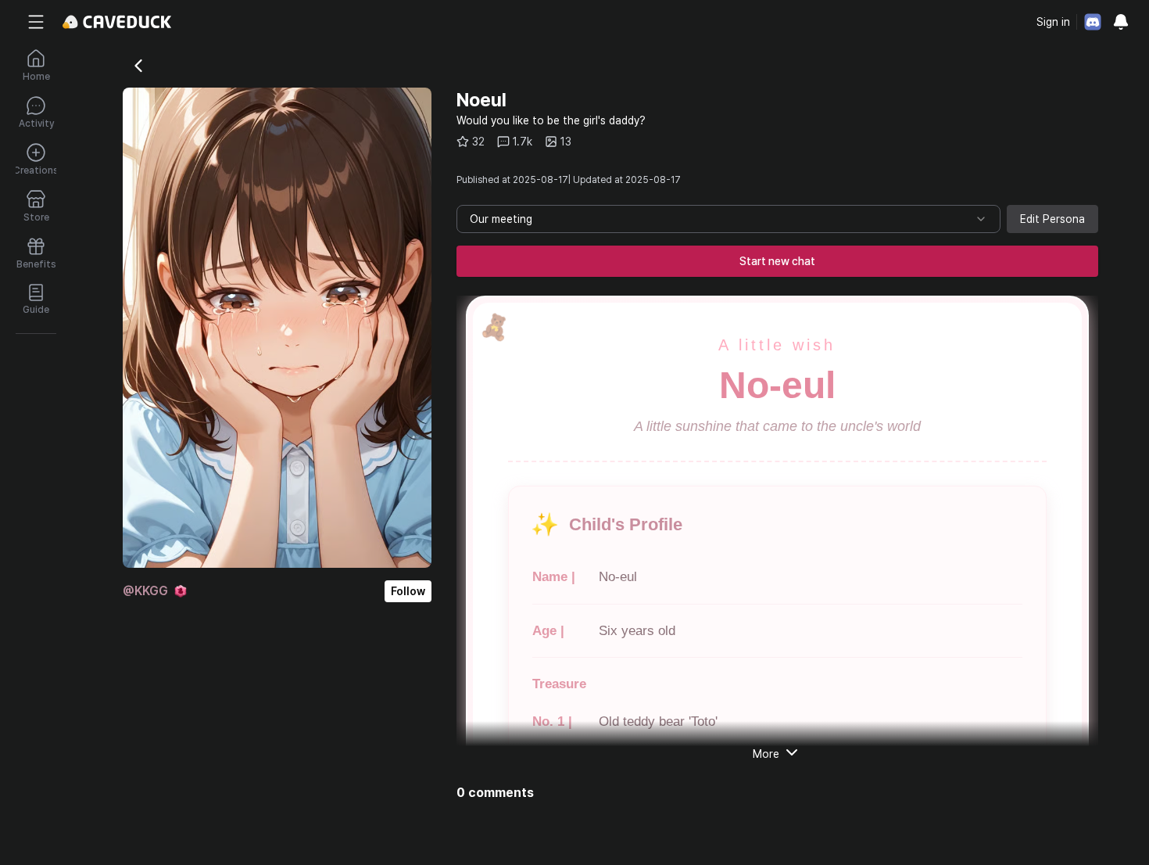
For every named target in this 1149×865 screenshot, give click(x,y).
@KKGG (145, 590)
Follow (408, 591)
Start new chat (777, 261)
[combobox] (728, 219)
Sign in (1053, 22)
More (766, 754)
